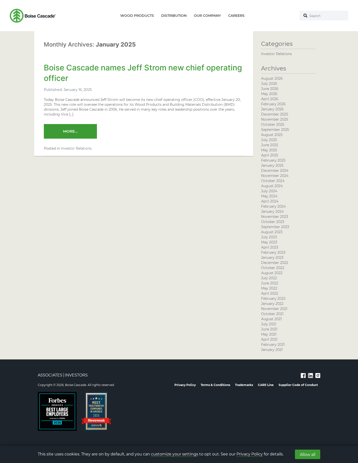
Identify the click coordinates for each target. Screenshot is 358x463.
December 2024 (274, 170)
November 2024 (274, 176)
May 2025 (269, 150)
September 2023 (275, 227)
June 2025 (269, 145)
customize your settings (174, 454)
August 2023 (272, 232)
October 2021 (272, 314)
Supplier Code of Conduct (298, 385)
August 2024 (272, 186)
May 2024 (269, 196)
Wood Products (137, 15)
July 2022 (269, 278)
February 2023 (273, 252)
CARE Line (266, 385)
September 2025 (275, 129)
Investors (76, 375)
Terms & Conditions (215, 385)
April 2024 (269, 201)
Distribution (174, 15)
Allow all (307, 454)
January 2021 (272, 349)
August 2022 (272, 273)
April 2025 (269, 155)
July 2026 (269, 83)
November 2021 (274, 309)
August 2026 (272, 78)
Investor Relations (76, 148)
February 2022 (273, 298)
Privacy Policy (249, 454)
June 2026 (269, 89)
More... (70, 131)
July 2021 (268, 324)
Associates (50, 375)
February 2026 (273, 104)
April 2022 (269, 293)
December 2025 (274, 114)
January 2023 (272, 257)
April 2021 (269, 339)
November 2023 (274, 216)
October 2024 (272, 181)
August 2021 (271, 319)
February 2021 (273, 344)
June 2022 (269, 283)
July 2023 (269, 237)
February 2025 (273, 160)
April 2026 (269, 99)
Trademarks (244, 385)
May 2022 (269, 288)
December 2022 (274, 262)
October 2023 (272, 222)
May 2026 (269, 94)
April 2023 (269, 247)
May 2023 (269, 242)
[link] (303, 375)
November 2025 (274, 119)
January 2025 (272, 165)
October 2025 (272, 124)
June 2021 (269, 329)
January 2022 (272, 303)
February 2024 (273, 206)
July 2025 (269, 140)
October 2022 (272, 268)
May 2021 (268, 334)
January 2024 (272, 211)
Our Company (207, 15)
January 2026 (272, 109)
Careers (236, 15)
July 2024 (269, 191)
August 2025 (272, 135)
